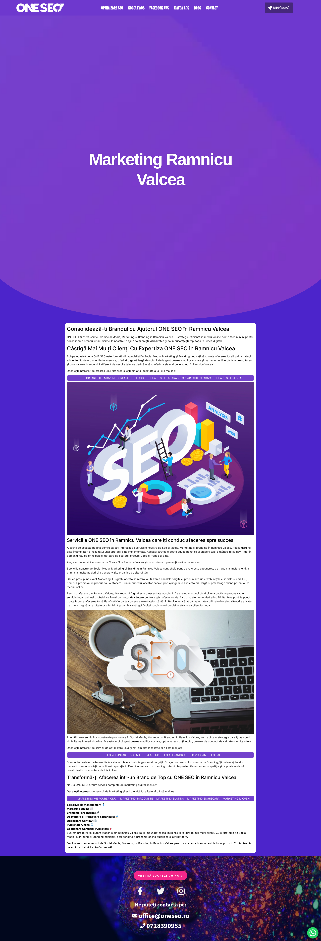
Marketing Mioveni (236, 798)
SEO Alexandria (174, 755)
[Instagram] (181, 891)
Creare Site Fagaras (164, 378)
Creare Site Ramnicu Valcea (126, 562)
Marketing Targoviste (136, 798)
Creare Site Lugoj (131, 378)
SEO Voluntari (116, 755)
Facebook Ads (159, 8)
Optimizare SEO (112, 8)
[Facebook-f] (139, 891)
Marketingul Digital (110, 579)
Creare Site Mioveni (100, 378)
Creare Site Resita (228, 378)
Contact (212, 8)
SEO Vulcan (197, 755)
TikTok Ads (181, 8)
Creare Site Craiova (196, 378)
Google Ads (136, 8)
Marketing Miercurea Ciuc (97, 798)
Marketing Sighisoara (203, 798)
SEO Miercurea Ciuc (144, 755)
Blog (197, 8)
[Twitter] (160, 891)
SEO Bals (215, 755)
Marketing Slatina (170, 798)
